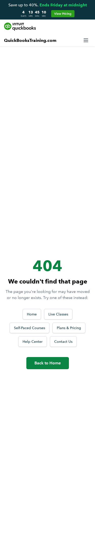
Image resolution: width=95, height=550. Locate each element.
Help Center (33, 341)
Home (32, 314)
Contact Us (63, 341)
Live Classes (58, 314)
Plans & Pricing (69, 328)
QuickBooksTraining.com (30, 40)
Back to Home (47, 363)
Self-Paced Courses (29, 328)
